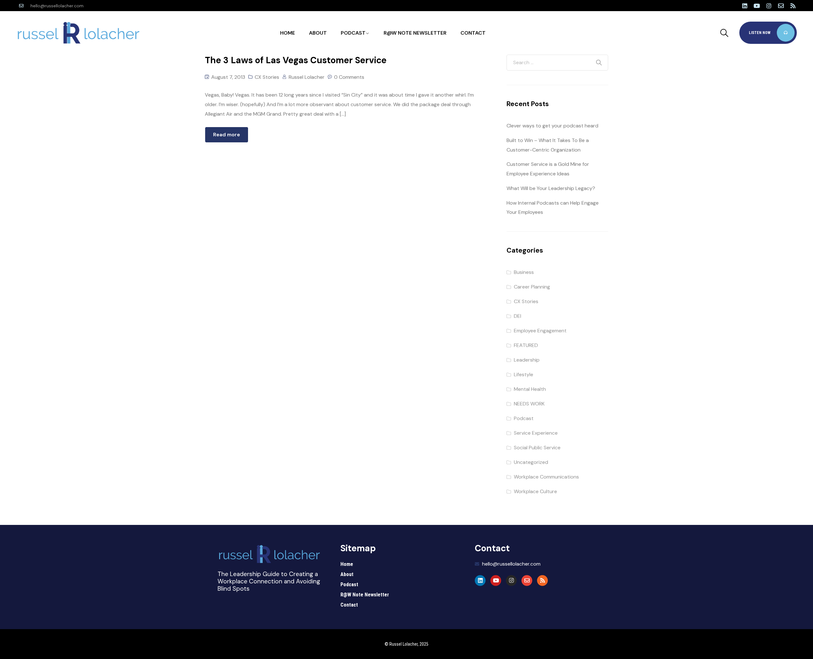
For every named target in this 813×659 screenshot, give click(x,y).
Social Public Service (537, 447)
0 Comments (349, 77)
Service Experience (536, 433)
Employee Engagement (540, 330)
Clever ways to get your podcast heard (552, 125)
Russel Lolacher (307, 77)
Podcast (353, 33)
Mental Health (530, 389)
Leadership (527, 360)
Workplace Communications (546, 476)
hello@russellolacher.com (57, 6)
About (318, 33)
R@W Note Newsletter (415, 33)
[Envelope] (781, 6)
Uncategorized (531, 462)
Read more (226, 134)
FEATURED (526, 345)
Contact (473, 33)
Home (287, 33)
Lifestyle (523, 374)
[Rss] (793, 6)
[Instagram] (769, 6)
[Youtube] (757, 6)
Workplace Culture (535, 491)
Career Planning (532, 286)
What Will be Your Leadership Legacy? (551, 188)
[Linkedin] (745, 6)
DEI (517, 316)
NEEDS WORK (529, 403)
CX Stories (267, 77)
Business (524, 272)
